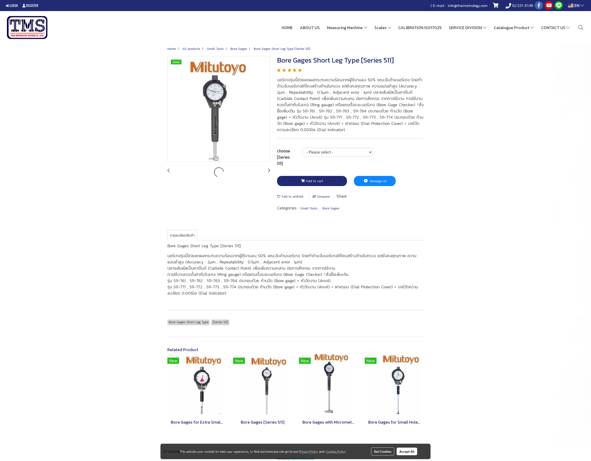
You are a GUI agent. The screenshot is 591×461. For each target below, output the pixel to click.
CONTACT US (553, 27)
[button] (581, 27)
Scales (381, 27)
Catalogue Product (512, 27)
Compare (323, 196)
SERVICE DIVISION (466, 27)
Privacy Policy (308, 451)
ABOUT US (310, 27)
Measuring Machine (345, 27)
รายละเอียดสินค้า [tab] (182, 235)
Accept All (406, 451)
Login (13, 5)
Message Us (377, 181)
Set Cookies (382, 451)
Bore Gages (331, 208)
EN (576, 5)
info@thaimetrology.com (468, 5)
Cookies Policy (336, 451)
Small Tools (309, 208)
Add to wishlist (291, 196)
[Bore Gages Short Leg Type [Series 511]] (219, 109)
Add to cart (314, 181)
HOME (287, 27)
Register (31, 5)
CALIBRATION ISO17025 (420, 27)
